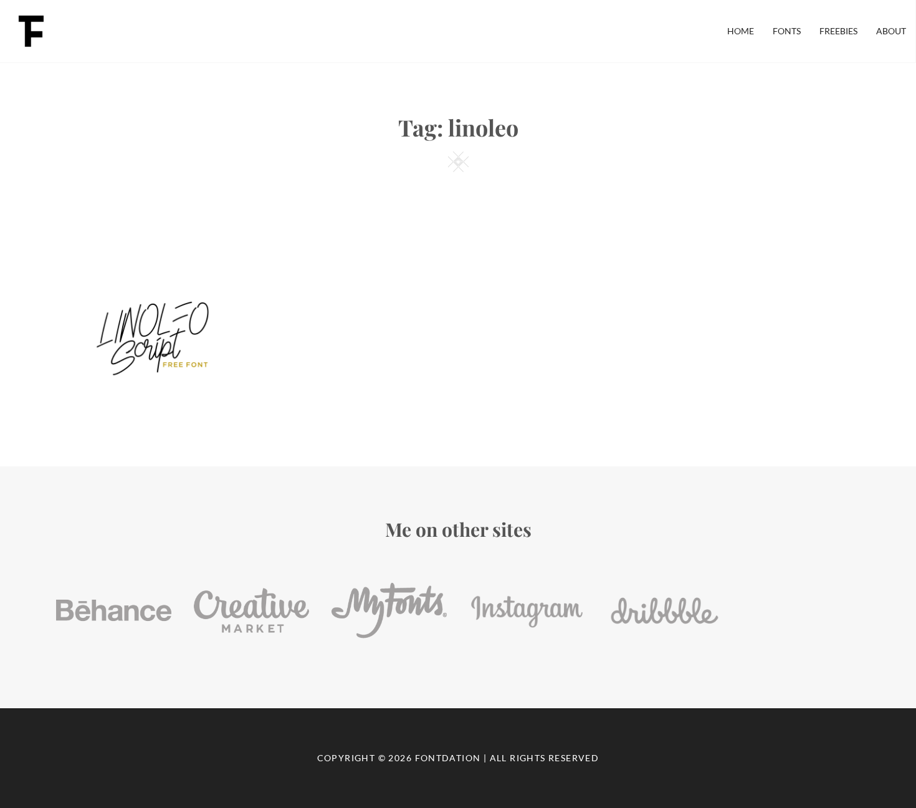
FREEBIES (838, 31)
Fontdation (448, 758)
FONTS (787, 31)
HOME (740, 31)
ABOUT (891, 31)
